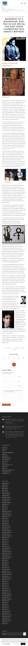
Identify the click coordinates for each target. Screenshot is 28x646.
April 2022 (4, 565)
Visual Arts (4, 473)
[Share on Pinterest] (14, 358)
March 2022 (4, 567)
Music (13, 16)
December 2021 (5, 572)
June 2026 (4, 486)
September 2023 (6, 535)
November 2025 (6, 499)
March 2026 (4, 492)
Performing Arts (5, 464)
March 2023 (4, 546)
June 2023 (4, 541)
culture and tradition (6, 452)
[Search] (21, 3)
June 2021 (4, 583)
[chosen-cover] (14, 49)
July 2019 (4, 623)
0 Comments (15, 348)
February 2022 (5, 569)
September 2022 (6, 557)
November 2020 (6, 595)
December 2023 (5, 530)
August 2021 (5, 579)
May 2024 (4, 521)
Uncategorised (20, 16)
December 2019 (5, 614)
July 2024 (4, 518)
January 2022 (5, 571)
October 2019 (5, 618)
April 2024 (4, 523)
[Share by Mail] (23, 358)
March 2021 (4, 588)
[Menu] (24, 3)
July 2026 (4, 485)
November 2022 (6, 553)
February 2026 (5, 493)
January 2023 (5, 549)
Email (19, 381)
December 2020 (5, 593)
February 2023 (5, 548)
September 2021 (6, 578)
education (4, 456)
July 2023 (4, 539)
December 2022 (5, 551)
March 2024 (4, 525)
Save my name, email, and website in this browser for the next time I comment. (13, 391)
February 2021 (5, 590)
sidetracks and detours (7, 470)
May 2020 (4, 606)
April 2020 (4, 607)
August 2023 (5, 537)
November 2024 (6, 511)
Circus (3, 450)
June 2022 (4, 562)
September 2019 (6, 620)
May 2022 (4, 564)
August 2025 (5, 504)
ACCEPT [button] (23, 643)
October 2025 (5, 500)
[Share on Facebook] (4, 358)
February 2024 (5, 527)
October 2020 (5, 597)
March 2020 (4, 609)
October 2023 (5, 534)
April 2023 (4, 544)
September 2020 (6, 599)
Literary (10, 16)
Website (19, 385)
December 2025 (5, 497)
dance (3, 454)
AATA (5, 16)
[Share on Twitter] (9, 358)
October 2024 (5, 513)
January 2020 (5, 613)
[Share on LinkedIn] (18, 358)
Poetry (3, 466)
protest (4, 468)
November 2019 (6, 616)
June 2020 (4, 604)
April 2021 (4, 586)
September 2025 (6, 502)
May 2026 (4, 488)
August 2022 (5, 558)
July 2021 (4, 581)
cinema (3, 449)
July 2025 (4, 506)
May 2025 (4, 509)
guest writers (5, 459)
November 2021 (6, 574)
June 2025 (4, 507)
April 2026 (4, 490)
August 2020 (5, 600)
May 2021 (4, 585)
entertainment (5, 457)
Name (19, 376)
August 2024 (5, 516)
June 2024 (4, 520)
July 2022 (4, 560)
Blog (3, 8)
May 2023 (4, 542)
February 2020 (5, 611)
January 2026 (5, 495)
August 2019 (5, 621)
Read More (7, 643)
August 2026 (5, 483)
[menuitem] (21, 3)
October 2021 (5, 576)
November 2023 (6, 532)
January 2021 (5, 592)
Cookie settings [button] (15, 643)
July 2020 (4, 602)
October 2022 (5, 555)
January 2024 (5, 528)
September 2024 (6, 514)
